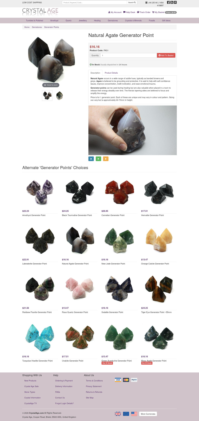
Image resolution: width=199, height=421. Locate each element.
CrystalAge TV (30, 403)
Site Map (90, 397)
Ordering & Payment (64, 380)
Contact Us (60, 397)
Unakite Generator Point (72, 360)
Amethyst (54, 20)
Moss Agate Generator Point (153, 360)
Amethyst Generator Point (33, 215)
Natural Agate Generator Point (75, 263)
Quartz (68, 20)
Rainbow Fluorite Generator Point (37, 312)
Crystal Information (32, 397)
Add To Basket (167, 55)
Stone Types (29, 392)
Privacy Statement (94, 386)
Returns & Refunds (94, 392)
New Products (30, 380)
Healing (97, 20)
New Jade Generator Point (113, 263)
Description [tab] (95, 72)
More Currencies (148, 413)
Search (131, 2)
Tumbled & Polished (34, 20)
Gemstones (113, 20)
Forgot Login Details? (64, 403)
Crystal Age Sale (31, 386)
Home (27, 27)
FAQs (57, 392)
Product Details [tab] (111, 72)
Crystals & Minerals (133, 20)
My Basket (165, 12)
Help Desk (130, 12)
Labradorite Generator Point (34, 263)
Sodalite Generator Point (112, 312)
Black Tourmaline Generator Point (77, 215)
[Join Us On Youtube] (171, 2)
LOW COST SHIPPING (32, 2)
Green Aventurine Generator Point (117, 360)
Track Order (144, 12)
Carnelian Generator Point (113, 215)
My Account (115, 12)
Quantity (95, 55)
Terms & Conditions (94, 380)
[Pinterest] (175, 2)
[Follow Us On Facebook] (168, 2)
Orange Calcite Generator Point (155, 263)
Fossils (152, 20)
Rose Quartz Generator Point (75, 312)
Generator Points (51, 27)
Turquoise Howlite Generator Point (37, 360)
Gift (166, 20)
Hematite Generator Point (152, 215)
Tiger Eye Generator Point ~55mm (156, 312)
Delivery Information (63, 386)
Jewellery (83, 20)
